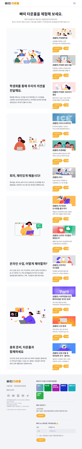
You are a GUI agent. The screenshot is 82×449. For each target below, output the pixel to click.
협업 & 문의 (10, 390)
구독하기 (41, 440)
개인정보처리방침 (20, 386)
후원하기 (40, 415)
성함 (37, 427)
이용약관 (9, 386)
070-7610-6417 (13, 403)
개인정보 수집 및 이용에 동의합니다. (51, 435)
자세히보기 (57, 48)
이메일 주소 (51, 427)
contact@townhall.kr (11, 405)
